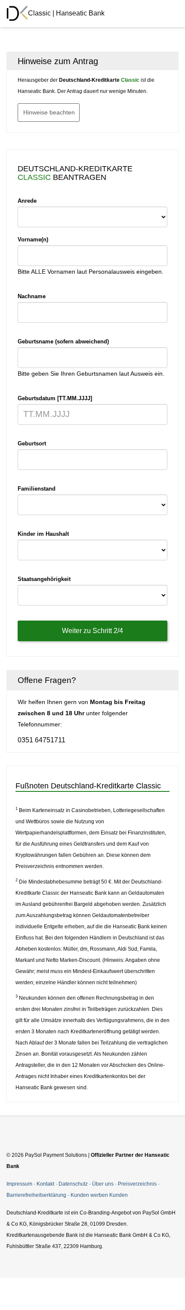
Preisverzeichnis (137, 1184)
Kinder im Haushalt (43, 534)
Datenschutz (73, 1184)
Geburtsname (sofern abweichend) (63, 341)
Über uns (103, 1184)
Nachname (32, 296)
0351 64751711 (41, 740)
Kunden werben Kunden (99, 1195)
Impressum (19, 1184)
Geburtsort (32, 443)
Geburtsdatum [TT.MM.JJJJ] (55, 398)
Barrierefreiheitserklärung (36, 1195)
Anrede (27, 201)
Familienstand (37, 488)
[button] (166, 61)
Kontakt (45, 1184)
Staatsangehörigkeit (44, 579)
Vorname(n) (33, 239)
